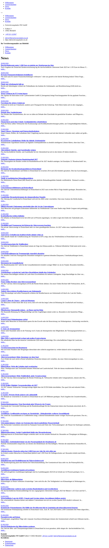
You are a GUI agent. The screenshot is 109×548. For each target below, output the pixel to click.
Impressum (8, 541)
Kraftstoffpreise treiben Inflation (12, 216)
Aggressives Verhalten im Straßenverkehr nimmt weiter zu (22, 235)
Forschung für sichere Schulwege (13, 103)
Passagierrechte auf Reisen (10, 517)
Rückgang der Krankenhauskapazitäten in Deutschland (21, 169)
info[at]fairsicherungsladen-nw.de (16, 38)
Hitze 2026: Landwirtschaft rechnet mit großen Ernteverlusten (23, 338)
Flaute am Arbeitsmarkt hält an (12, 84)
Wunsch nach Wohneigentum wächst (14, 319)
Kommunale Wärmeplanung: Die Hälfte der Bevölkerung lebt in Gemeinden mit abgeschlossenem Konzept (39, 508)
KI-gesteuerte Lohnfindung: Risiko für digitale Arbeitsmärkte (23, 140)
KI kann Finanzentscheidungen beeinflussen (17, 75)
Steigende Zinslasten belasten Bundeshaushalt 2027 (19, 159)
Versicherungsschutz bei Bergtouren (14, 348)
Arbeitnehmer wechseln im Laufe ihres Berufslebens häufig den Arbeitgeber (28, 272)
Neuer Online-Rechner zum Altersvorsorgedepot (18, 282)
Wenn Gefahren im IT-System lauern (14, 93)
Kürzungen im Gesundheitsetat (12, 263)
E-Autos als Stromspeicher (10, 329)
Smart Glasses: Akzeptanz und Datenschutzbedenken (20, 131)
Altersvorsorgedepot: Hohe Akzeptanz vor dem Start (20, 357)
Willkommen (9, 3)
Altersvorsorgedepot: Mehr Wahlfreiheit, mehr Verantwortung (23, 376)
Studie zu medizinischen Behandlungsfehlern (17, 178)
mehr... (3, 69)
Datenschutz (9, 545)
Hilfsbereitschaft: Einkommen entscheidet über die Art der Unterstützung (27, 206)
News (7, 6)
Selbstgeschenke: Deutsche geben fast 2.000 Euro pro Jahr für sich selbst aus (28, 451)
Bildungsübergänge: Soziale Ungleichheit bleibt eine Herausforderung (26, 432)
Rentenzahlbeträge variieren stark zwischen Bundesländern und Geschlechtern (29, 489)
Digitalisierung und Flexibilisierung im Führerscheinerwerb (22, 460)
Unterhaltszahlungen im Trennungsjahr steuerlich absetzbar (22, 253)
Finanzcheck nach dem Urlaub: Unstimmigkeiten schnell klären (24, 122)
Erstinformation (10, 543)
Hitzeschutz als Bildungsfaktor (12, 479)
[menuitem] (56, 3)
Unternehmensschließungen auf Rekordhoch (17, 188)
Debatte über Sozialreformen (11, 112)
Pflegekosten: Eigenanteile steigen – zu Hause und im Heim (22, 310)
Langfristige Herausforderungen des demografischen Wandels (23, 197)
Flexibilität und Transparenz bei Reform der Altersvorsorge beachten (26, 225)
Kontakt (8, 8)
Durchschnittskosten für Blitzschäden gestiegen (18, 526)
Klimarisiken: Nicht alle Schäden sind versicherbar (19, 366)
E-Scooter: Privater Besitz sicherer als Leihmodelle (19, 395)
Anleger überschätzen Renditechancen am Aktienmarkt (21, 291)
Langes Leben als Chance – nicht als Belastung (18, 300)
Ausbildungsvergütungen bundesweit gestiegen (18, 470)
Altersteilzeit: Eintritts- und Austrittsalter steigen (18, 150)
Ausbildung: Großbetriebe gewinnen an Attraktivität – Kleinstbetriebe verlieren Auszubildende (35, 413)
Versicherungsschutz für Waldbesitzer (14, 244)
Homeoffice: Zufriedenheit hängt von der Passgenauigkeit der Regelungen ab (28, 442)
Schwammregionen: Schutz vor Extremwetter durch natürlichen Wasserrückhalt (30, 423)
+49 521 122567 (10, 34)
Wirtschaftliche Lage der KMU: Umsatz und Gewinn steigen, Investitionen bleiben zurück (33, 498)
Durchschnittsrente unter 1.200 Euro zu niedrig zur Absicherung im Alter (27, 65)
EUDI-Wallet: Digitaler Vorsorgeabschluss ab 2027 (19, 385)
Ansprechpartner (10, 4)
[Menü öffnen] (2, 12)
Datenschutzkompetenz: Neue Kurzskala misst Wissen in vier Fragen (25, 404)
